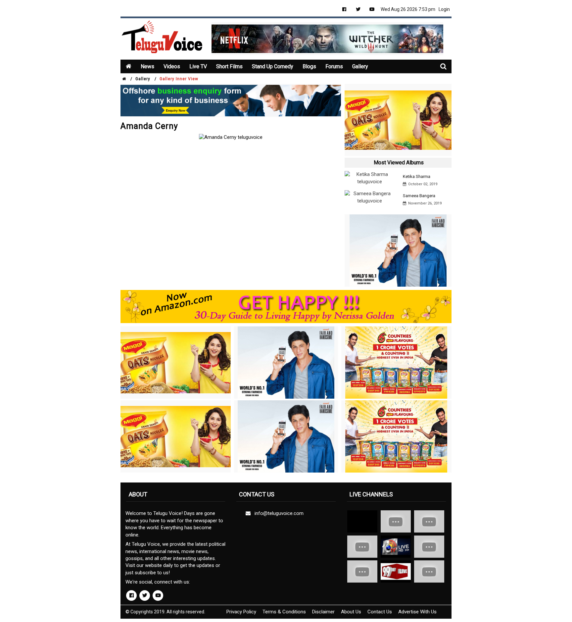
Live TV (198, 66)
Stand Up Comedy (272, 66)
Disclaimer (323, 612)
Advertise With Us (417, 612)
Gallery (360, 66)
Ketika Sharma (416, 176)
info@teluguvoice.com (278, 513)
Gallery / (146, 79)
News (147, 66)
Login (444, 9)
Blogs (309, 66)
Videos (172, 66)
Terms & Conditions (284, 612)
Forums (334, 66)
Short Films (229, 66)
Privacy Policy (241, 612)
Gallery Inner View (179, 79)
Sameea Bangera (419, 195)
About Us (351, 612)
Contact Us (379, 612)
